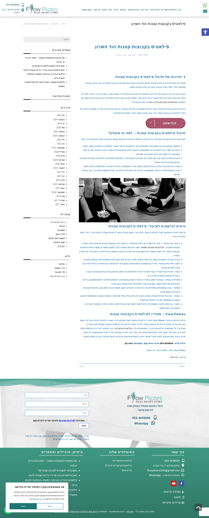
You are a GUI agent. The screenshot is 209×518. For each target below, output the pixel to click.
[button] (205, 32)
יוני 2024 (61, 123)
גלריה (115, 9)
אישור (23, 506)
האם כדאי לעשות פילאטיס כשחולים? (48, 66)
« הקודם (182, 366)
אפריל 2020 (59, 152)
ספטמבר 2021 (58, 147)
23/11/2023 (143, 55)
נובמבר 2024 (59, 119)
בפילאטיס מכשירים (123, 328)
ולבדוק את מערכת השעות (152, 247)
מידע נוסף (55, 24)
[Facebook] (181, 483)
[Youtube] (174, 483)
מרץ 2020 (60, 156)
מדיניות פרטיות (35, 499)
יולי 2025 (61, 115)
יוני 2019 (61, 176)
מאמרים (61, 230)
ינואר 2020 (60, 164)
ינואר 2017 (60, 204)
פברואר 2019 (59, 184)
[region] (37, 497)
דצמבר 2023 (59, 131)
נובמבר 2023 (59, 135)
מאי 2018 (60, 196)
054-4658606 (166, 343)
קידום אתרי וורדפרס (89, 511)
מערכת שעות (133, 9)
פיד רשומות (59, 268)
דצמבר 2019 (59, 168)
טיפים (62, 226)
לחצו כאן (129, 343)
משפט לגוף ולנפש (57, 238)
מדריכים (144, 9)
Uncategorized (57, 222)
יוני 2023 (61, 144)
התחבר (61, 264)
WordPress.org (57, 276)
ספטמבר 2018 (58, 192)
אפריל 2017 (59, 200)
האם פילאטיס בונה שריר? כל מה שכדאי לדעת (44, 70)
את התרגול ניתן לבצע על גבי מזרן (163, 102)
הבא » (81, 366)
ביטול (50, 506)
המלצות (123, 9)
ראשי (64, 24)
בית (179, 9)
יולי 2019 (61, 172)
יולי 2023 (61, 139)
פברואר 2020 (59, 160)
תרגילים (61, 246)
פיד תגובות (60, 272)
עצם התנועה (86, 9)
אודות (104, 9)
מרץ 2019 (60, 180)
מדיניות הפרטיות (66, 420)
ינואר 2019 (60, 188)
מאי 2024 (60, 127)
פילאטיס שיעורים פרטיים (118, 465)
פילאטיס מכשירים (169, 9)
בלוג (110, 9)
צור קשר (96, 9)
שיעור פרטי (154, 9)
